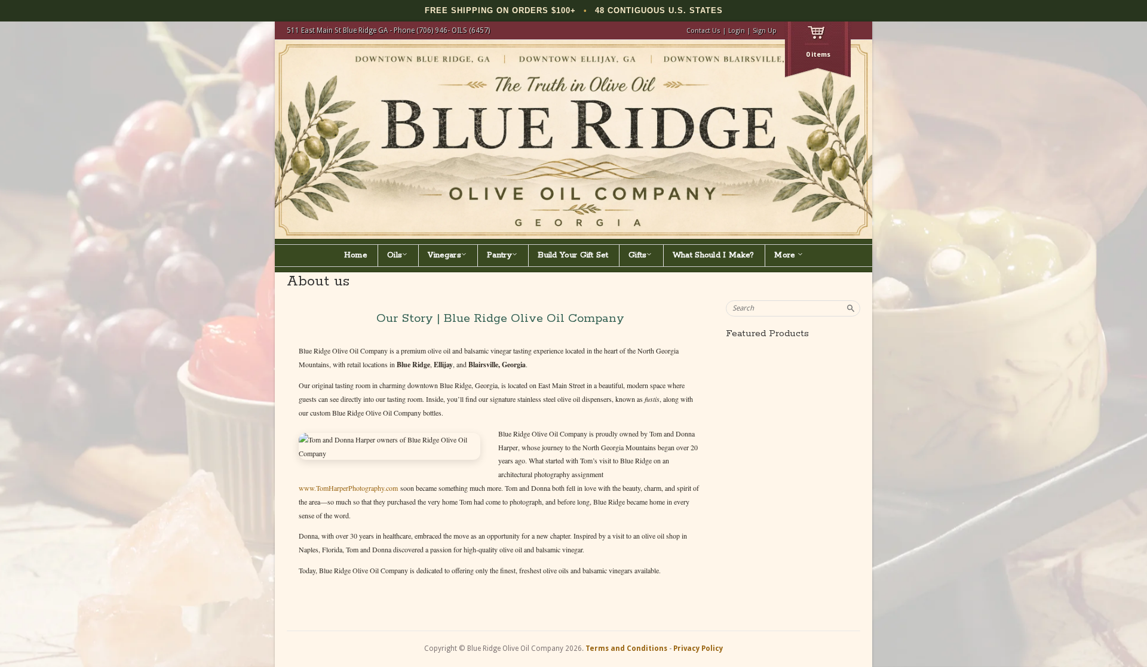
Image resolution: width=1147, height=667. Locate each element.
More (786, 255)
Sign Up (765, 31)
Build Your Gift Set (573, 255)
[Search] (850, 308)
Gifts (637, 255)
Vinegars (444, 255)
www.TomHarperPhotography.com (348, 488)
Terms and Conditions (626, 648)
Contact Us (703, 31)
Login (736, 31)
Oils (394, 255)
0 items (818, 55)
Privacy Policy (698, 648)
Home (355, 255)
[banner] (573, 139)
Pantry (499, 255)
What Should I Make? (714, 255)
